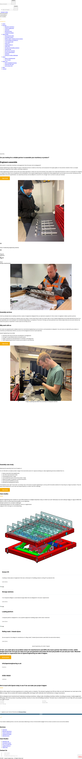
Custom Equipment (6, 733)
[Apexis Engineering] (6, 20)
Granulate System (6, 743)
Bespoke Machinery (7, 731)
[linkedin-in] (0, 724)
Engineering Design (6, 734)
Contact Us (2, 21)
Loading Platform (6, 746)
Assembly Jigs (5, 741)
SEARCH (13, 0)
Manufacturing (5, 736)
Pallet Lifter (5, 747)
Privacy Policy (22, 712)
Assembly (4, 730)
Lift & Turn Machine (6, 744)
